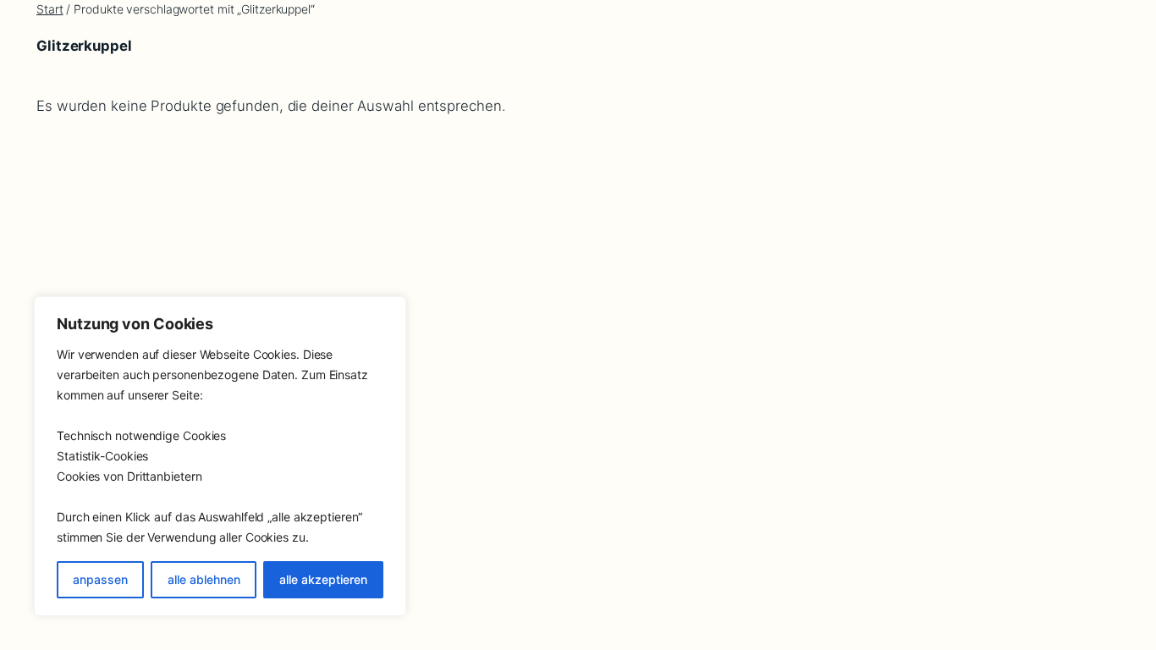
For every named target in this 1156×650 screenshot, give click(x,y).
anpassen (100, 579)
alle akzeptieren (323, 579)
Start (49, 9)
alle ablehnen (204, 579)
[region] (220, 456)
